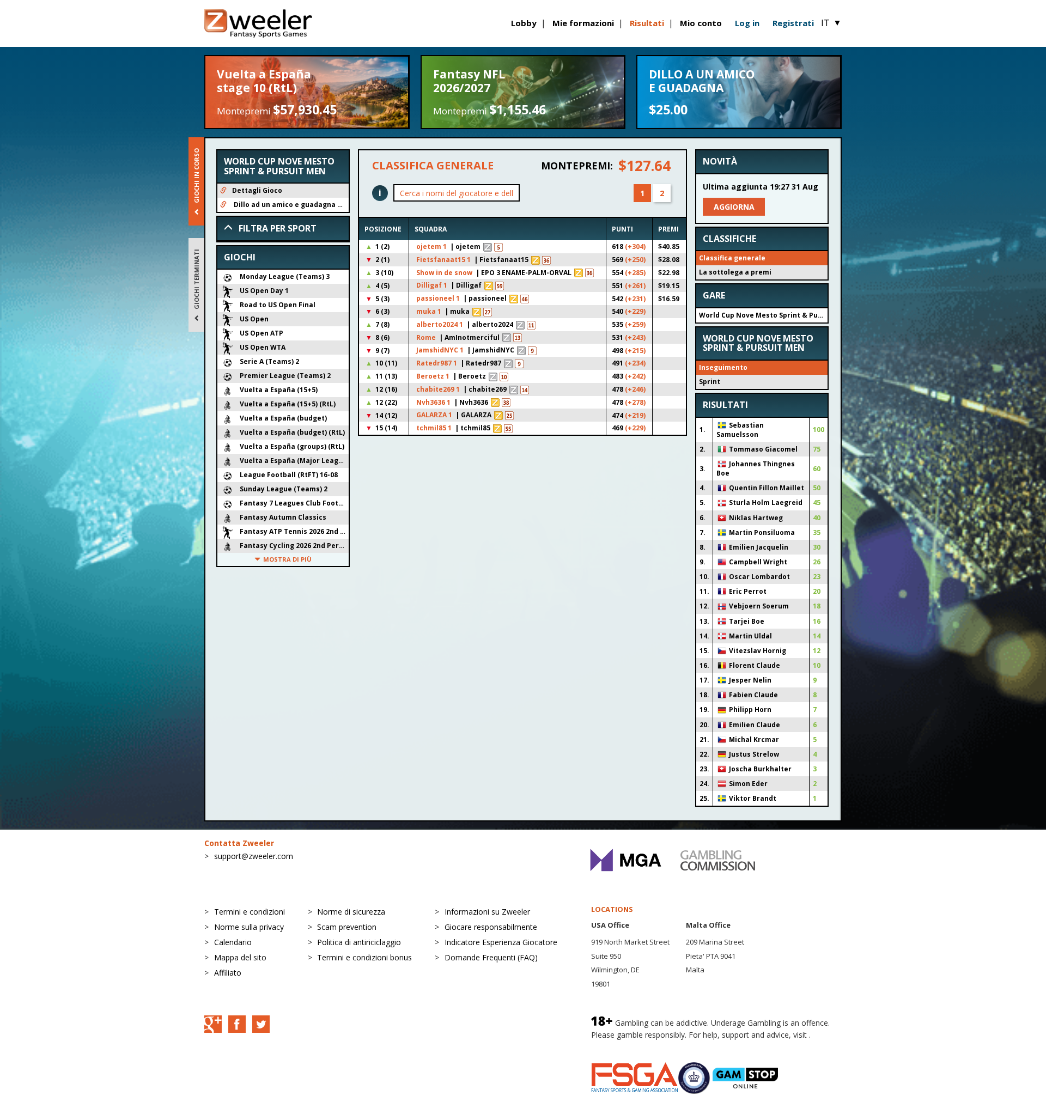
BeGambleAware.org (627, 1045)
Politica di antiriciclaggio (359, 942)
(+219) (635, 415)
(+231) (635, 298)
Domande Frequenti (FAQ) (491, 957)
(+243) (635, 337)
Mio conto (701, 22)
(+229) (635, 311)
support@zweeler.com (253, 856)
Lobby (524, 22)
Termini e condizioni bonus (364, 957)
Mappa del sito (240, 957)
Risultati (647, 22)
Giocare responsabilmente (491, 927)
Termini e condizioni (249, 911)
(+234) (635, 363)
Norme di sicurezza (351, 911)
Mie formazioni (583, 22)
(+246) (635, 389)
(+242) (635, 376)
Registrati (793, 22)
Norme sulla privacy (249, 927)
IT (831, 23)
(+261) (635, 285)
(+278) (635, 402)
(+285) (635, 272)
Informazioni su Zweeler (487, 911)
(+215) (635, 350)
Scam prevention (346, 927)
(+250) (635, 259)
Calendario (233, 942)
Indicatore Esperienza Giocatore (501, 942)
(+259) (635, 324)
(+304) (635, 246)
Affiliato (227, 972)
